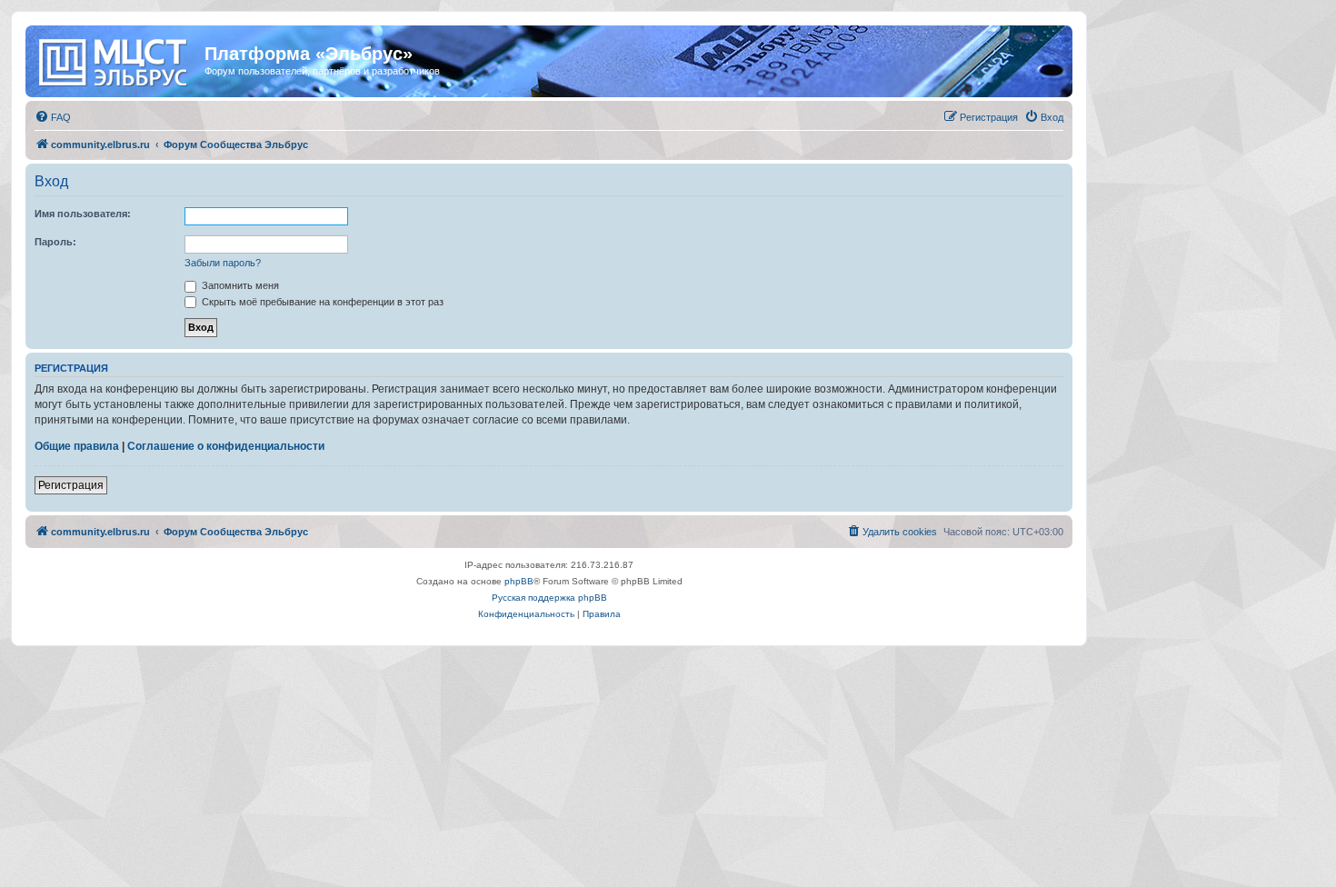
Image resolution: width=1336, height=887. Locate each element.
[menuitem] (53, 117)
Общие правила (77, 446)
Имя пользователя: (83, 213)
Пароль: (55, 241)
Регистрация (71, 485)
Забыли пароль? (222, 262)
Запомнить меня (239, 285)
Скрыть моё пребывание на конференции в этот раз (321, 301)
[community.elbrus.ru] (117, 59)
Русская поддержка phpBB (549, 598)
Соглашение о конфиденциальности (225, 446)
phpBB (518, 581)
